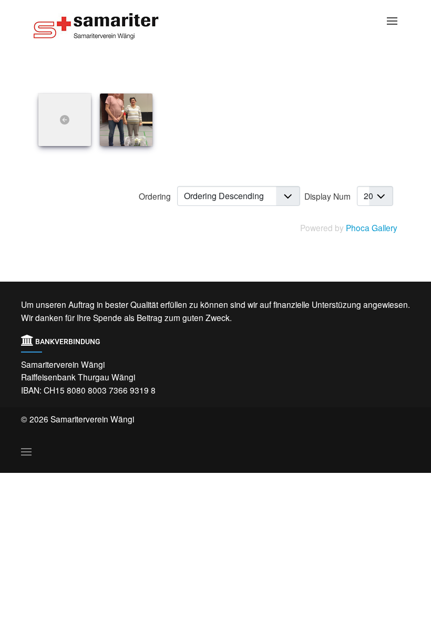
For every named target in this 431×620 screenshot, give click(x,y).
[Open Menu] (392, 21)
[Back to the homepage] (105, 26)
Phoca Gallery (371, 227)
